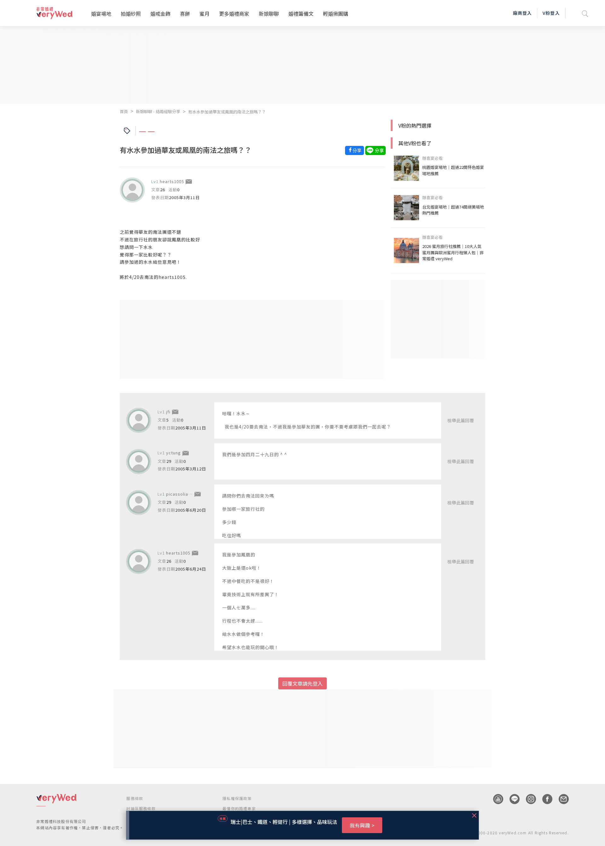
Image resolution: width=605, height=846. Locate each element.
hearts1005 (172, 181)
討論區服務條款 (140, 808)
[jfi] (138, 420)
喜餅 (185, 13)
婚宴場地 (101, 13)
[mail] (560, 799)
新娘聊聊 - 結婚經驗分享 (158, 111)
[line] (511, 799)
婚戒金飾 (160, 13)
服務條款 (134, 798)
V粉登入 (551, 13)
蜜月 (204, 13)
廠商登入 (522, 13)
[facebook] (544, 799)
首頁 (124, 111)
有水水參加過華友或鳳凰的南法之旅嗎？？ (227, 112)
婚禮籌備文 (301, 13)
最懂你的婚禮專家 (239, 808)
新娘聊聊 (269, 13)
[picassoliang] (138, 502)
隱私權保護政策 (236, 798)
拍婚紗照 (131, 13)
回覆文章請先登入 (302, 683)
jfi (168, 412)
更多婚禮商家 (234, 13)
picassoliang (179, 494)
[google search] (585, 13)
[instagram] (528, 799)
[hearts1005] (132, 190)
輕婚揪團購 (335, 13)
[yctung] (138, 461)
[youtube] (495, 799)
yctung (173, 453)
